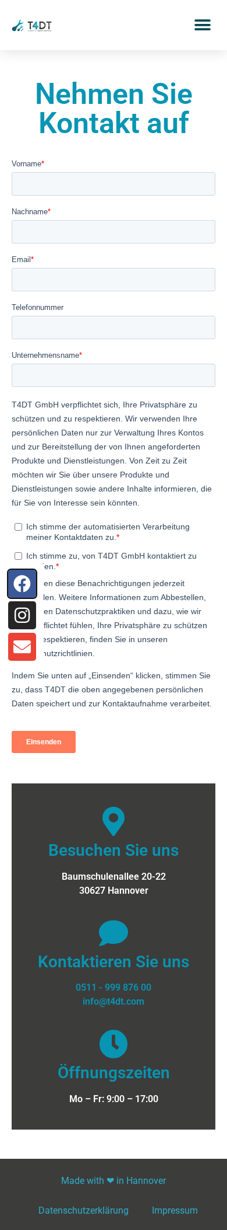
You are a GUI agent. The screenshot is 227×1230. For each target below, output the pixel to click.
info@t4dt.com (113, 1001)
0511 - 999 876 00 (113, 987)
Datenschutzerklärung (83, 1210)
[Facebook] (22, 584)
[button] (202, 25)
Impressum (175, 1210)
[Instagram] (22, 615)
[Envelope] (22, 647)
